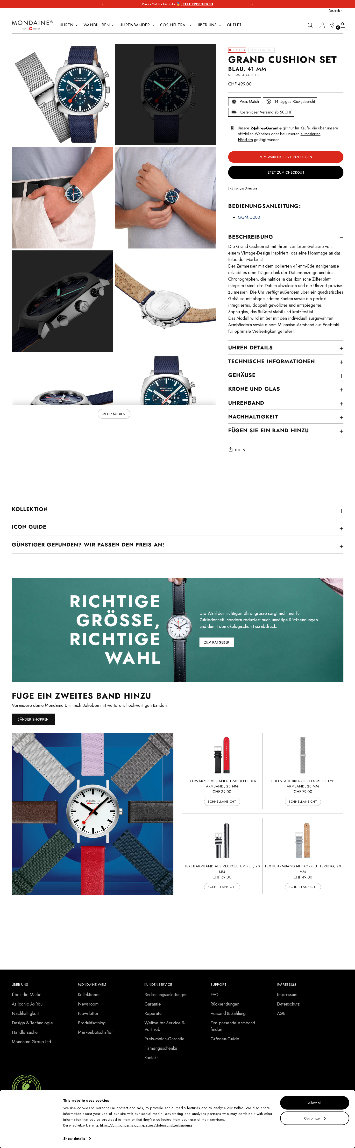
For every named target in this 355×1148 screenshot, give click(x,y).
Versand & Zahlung (228, 1013)
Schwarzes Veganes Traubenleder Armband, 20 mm (222, 783)
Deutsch (334, 10)
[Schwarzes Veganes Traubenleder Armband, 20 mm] (222, 755)
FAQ (215, 995)
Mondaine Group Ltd (31, 1042)
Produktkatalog (92, 1023)
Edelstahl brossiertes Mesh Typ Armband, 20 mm (302, 783)
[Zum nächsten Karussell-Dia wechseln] (339, 928)
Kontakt (151, 1058)
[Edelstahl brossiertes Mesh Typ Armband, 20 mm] (303, 755)
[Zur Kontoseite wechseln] (320, 25)
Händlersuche (25, 1032)
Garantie (152, 1004)
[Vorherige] (103, 4)
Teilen (239, 449)
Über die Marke (27, 995)
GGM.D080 (249, 217)
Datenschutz (288, 1004)
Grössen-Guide (225, 1039)
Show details (74, 1138)
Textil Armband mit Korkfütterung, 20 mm (302, 869)
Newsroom (88, 1004)
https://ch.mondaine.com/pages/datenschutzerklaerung (146, 1125)
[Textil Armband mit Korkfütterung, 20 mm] (303, 840)
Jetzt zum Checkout (286, 172)
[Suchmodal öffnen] (310, 25)
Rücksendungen (225, 1004)
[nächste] (252, 4)
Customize (312, 1118)
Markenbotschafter (95, 1032)
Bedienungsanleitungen (165, 995)
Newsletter (88, 1013)
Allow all (314, 1102)
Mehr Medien (114, 413)
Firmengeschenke (160, 1048)
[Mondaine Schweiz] (32, 25)
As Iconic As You (27, 1004)
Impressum (287, 995)
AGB (281, 1013)
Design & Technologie (32, 1023)
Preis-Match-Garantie (164, 1039)
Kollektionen (89, 995)
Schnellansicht (222, 801)
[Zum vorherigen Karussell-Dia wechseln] (328, 928)
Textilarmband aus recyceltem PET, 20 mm (222, 869)
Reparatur (153, 1013)
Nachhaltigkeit (25, 1013)
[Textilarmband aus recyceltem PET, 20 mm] (222, 840)
